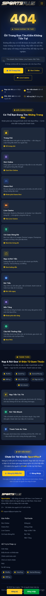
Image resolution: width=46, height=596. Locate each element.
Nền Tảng (27, 538)
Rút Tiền (27, 534)
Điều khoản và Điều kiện (10, 553)
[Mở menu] (42, 3)
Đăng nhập (28, 527)
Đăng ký (27, 523)
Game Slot (5, 527)
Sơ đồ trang (5, 567)
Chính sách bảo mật (8, 556)
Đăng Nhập (36, 473)
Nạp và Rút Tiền (30, 530)
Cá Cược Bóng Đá (8, 534)
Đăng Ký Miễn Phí (15, 473)
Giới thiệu (4, 549)
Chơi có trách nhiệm (8, 560)
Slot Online (35, 71)
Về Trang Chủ (14, 71)
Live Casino (24, 78)
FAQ (2, 564)
